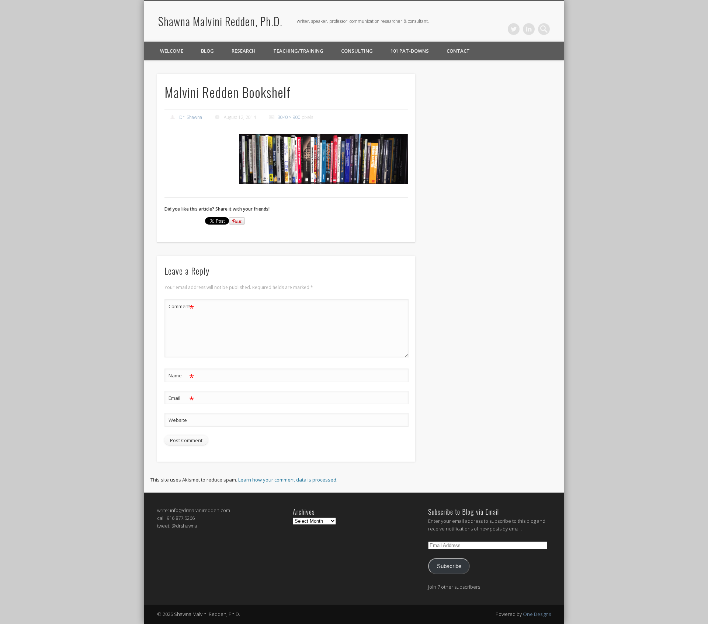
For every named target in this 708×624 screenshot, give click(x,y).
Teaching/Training (298, 50)
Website (178, 420)
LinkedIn (529, 29)
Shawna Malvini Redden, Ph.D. (220, 21)
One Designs (537, 614)
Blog (207, 50)
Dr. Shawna (190, 117)
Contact (458, 50)
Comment (181, 307)
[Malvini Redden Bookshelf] (323, 159)
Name (181, 376)
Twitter (514, 29)
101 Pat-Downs (410, 50)
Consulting (357, 50)
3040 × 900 (289, 117)
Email (181, 399)
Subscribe (449, 566)
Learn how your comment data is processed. (287, 479)
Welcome (171, 50)
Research (244, 50)
